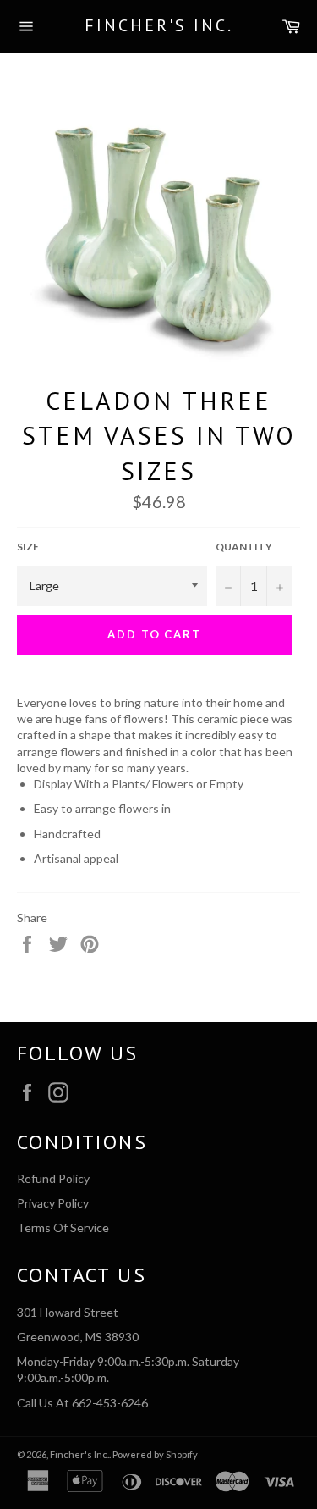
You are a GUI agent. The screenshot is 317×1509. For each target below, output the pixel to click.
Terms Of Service (63, 1227)
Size (28, 546)
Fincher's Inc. (159, 25)
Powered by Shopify (155, 1454)
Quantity (244, 546)
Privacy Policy (53, 1203)
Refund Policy (53, 1178)
